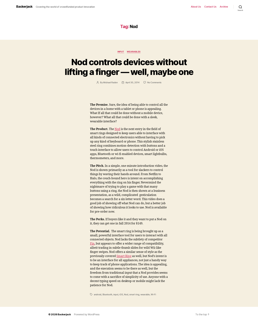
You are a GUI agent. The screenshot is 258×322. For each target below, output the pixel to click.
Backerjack (24, 6)
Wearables (134, 51)
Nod (117, 129)
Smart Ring (124, 256)
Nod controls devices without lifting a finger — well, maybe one (129, 67)
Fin (92, 243)
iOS (121, 294)
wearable (145, 294)
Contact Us (210, 6)
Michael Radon (110, 82)
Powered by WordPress (87, 314)
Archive (224, 6)
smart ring (134, 294)
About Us (196, 6)
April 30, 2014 (132, 82)
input (115, 294)
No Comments (154, 82)
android (97, 294)
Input (120, 51)
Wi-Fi (153, 294)
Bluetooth (107, 294)
